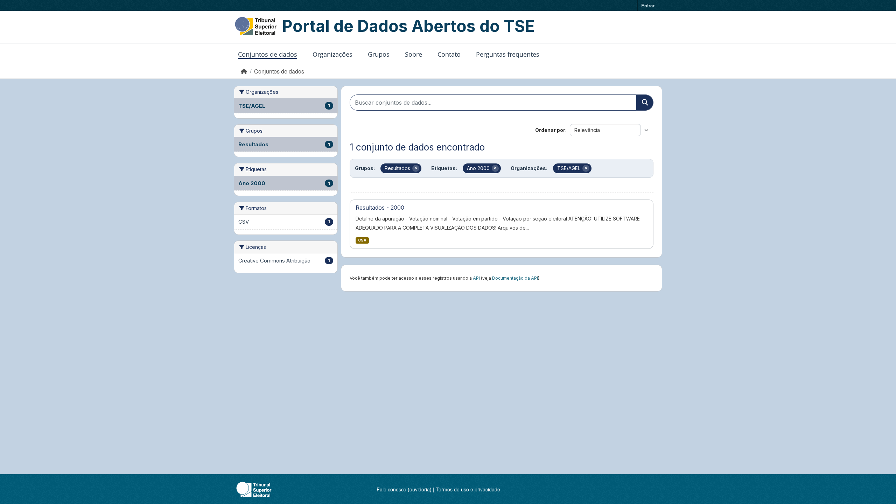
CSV (362, 240)
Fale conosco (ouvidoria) (404, 489)
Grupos (379, 54)
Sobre (413, 54)
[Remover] (415, 168)
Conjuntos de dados (267, 54)
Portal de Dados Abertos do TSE (408, 26)
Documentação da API (515, 278)
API (476, 278)
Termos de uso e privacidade (468, 489)
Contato (449, 54)
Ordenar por (550, 130)
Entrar (647, 5)
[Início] (244, 71)
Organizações (332, 54)
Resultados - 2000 (380, 207)
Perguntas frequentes (507, 54)
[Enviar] (644, 102)
